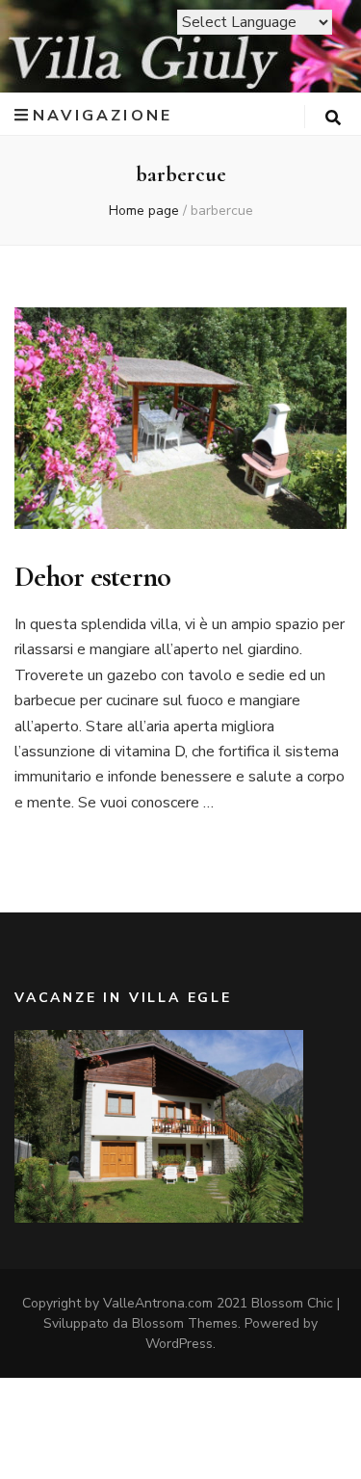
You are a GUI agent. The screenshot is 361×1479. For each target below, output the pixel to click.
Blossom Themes (185, 1323)
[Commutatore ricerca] (333, 118)
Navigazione (102, 115)
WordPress (179, 1343)
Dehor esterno (92, 576)
